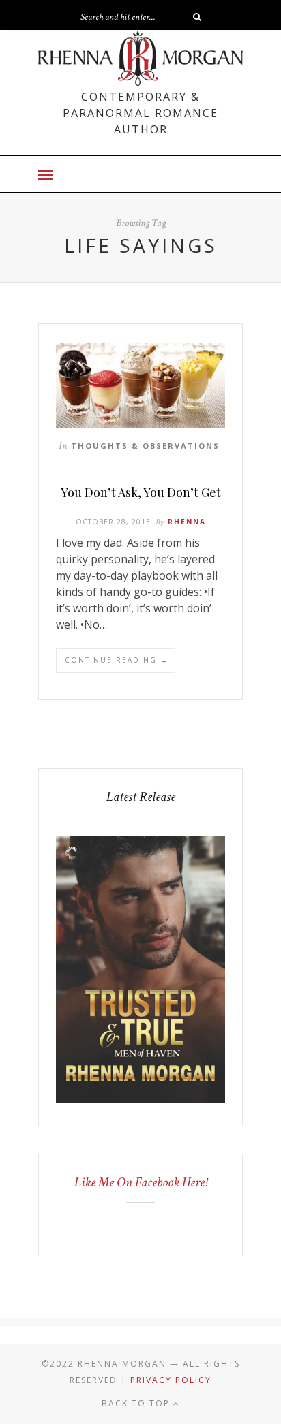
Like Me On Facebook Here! (140, 1182)
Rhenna (187, 521)
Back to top (137, 1403)
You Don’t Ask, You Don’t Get (141, 492)
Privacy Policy (170, 1380)
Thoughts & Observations (145, 446)
